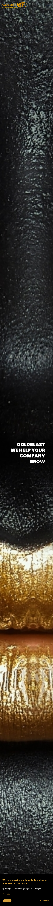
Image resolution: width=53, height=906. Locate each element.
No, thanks (44, 901)
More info (6, 894)
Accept (7, 901)
